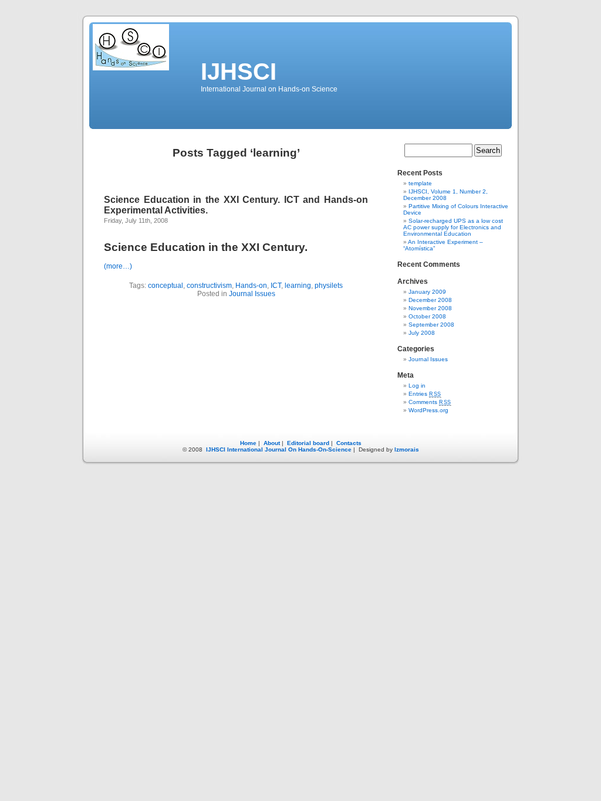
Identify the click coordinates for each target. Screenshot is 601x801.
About (272, 443)
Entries (424, 394)
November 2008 (430, 308)
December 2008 (430, 300)
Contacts (349, 443)
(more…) (118, 266)
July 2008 (421, 333)
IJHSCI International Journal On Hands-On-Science (278, 449)
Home (248, 443)
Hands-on (251, 285)
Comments (429, 402)
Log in (417, 385)
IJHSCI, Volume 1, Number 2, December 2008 (445, 194)
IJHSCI (238, 71)
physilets (329, 285)
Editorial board (308, 443)
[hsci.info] (131, 68)
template (420, 183)
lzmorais (406, 449)
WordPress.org (428, 410)
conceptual (165, 285)
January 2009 (427, 292)
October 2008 (427, 316)
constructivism (209, 285)
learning (298, 285)
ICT (276, 285)
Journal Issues (252, 294)
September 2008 (431, 324)
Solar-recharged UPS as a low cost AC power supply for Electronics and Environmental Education (453, 227)
